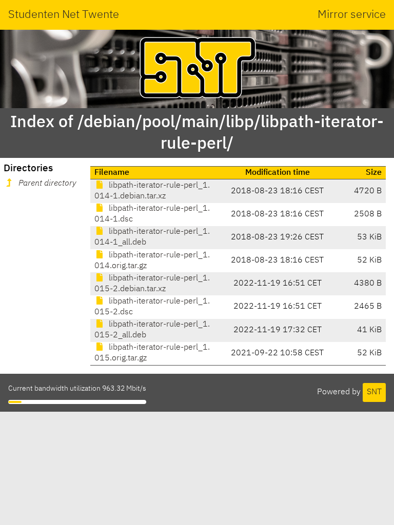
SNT (374, 392)
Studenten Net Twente (63, 15)
